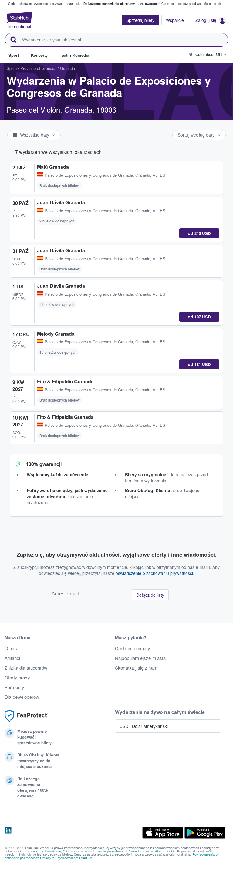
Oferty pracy (17, 677)
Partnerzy (14, 687)
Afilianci (12, 658)
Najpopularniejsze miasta (140, 658)
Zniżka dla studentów (26, 667)
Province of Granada (38, 68)
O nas (11, 648)
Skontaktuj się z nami (136, 667)
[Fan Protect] (26, 716)
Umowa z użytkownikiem (42, 850)
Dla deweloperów (22, 697)
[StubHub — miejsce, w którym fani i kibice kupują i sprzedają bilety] (19, 20)
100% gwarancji (44, 463)
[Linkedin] (8, 833)
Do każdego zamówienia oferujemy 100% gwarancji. (121, 4)
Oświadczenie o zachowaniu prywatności (94, 850)
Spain (12, 68)
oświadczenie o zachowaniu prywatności (154, 573)
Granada (67, 68)
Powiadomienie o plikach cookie (151, 850)
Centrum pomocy (132, 648)
